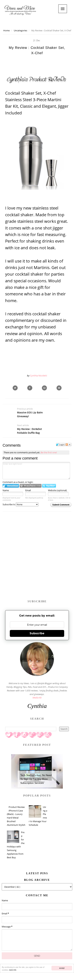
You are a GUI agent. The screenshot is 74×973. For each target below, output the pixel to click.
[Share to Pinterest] (59, 388)
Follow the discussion (68, 444)
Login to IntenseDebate (11, 486)
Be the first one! (49, 452)
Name (6, 490)
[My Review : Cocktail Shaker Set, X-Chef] (44, 388)
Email (28, 490)
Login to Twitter (49, 486)
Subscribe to (9, 504)
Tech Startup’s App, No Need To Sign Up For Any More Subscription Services (36, 779)
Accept (62, 968)
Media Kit (37, 697)
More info (12, 970)
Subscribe (37, 633)
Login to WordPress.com (30, 486)
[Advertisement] (37, 557)
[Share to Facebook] (29, 388)
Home (6, 30)
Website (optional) (57, 490)
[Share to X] (15, 388)
